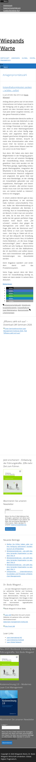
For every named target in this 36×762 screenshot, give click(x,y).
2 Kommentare (8, 313)
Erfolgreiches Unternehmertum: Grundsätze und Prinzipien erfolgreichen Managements (20, 574)
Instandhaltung (23, 307)
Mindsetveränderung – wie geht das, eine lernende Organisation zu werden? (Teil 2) (20, 560)
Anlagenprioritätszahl (12, 305)
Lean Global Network (14, 642)
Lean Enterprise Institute (15, 640)
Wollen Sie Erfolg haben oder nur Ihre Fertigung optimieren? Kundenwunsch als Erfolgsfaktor (20, 546)
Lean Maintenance (10, 310)
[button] (9, 288)
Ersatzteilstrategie (10, 307)
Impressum (7, 5)
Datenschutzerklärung (12, 8)
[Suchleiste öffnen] (1, 65)
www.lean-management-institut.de (15, 622)
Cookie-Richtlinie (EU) (11, 10)
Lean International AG (14, 638)
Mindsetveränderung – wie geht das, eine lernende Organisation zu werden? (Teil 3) (20, 553)
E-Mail (8, 509)
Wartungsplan (23, 310)
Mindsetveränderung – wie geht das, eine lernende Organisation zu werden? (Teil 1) (20, 567)
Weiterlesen (7, 284)
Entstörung (26, 305)
